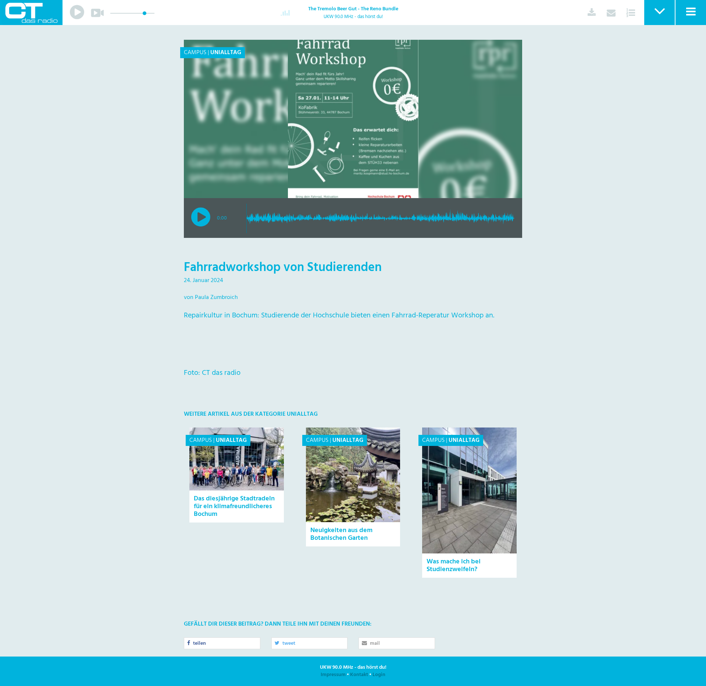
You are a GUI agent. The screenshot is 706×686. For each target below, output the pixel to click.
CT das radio (31, 12)
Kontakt (359, 675)
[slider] (144, 13)
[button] (659, 12)
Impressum (333, 675)
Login (378, 675)
